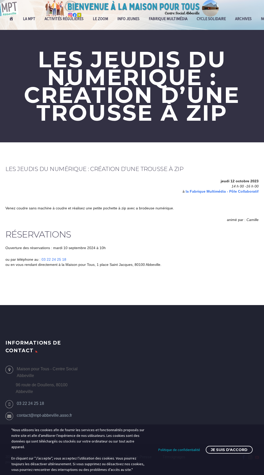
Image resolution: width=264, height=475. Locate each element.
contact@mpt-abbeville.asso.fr (44, 415)
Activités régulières (64, 18)
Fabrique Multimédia (168, 18)
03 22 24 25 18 (54, 259)
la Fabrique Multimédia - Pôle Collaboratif (222, 191)
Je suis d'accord (229, 449)
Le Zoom (100, 18)
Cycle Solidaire (211, 18)
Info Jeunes (128, 18)
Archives (243, 18)
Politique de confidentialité (179, 449)
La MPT (29, 18)
